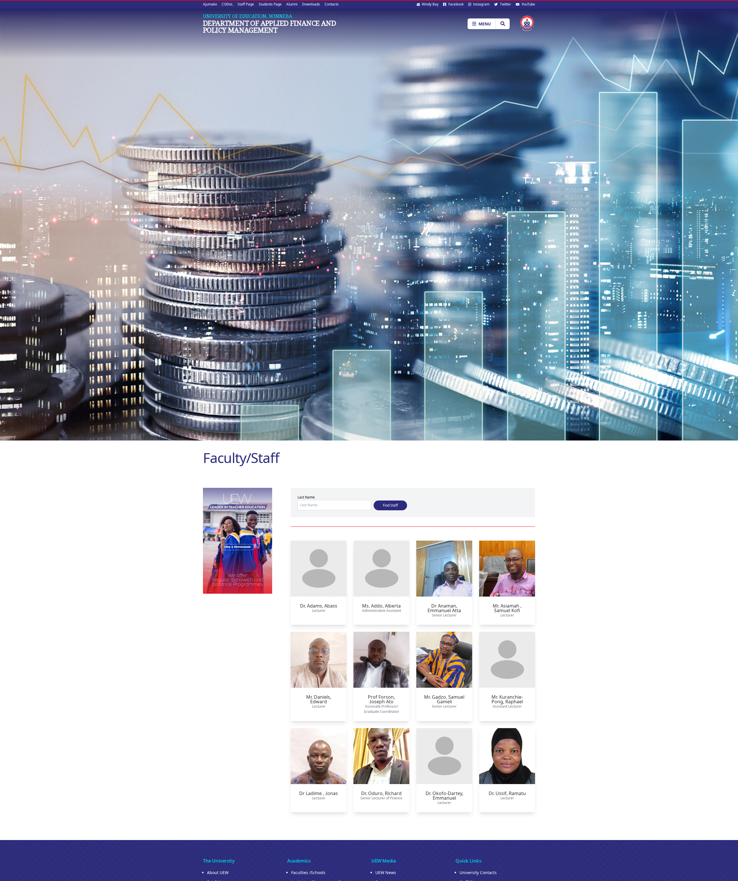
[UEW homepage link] (527, 23)
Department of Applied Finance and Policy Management (269, 26)
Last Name (306, 497)
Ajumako (210, 4)
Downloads (311, 4)
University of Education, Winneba (247, 16)
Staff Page (246, 4)
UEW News (385, 872)
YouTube (528, 4)
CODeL (227, 4)
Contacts (332, 4)
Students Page (270, 4)
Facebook (455, 4)
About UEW (218, 872)
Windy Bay (429, 4)
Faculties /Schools (308, 872)
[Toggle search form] (503, 23)
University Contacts (478, 872)
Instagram (481, 4)
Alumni (292, 4)
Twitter (505, 4)
